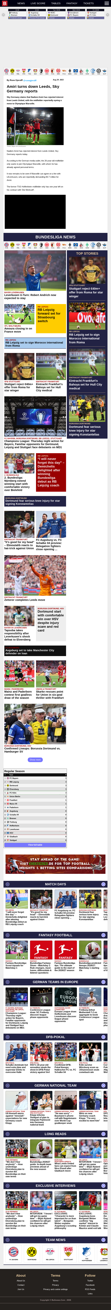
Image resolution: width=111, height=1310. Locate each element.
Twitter (90, 1280)
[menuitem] (8, 3)
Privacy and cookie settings (55, 1289)
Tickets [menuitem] (88, 3)
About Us (21, 1280)
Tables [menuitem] (56, 3)
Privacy (55, 1285)
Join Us (20, 1289)
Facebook (90, 1285)
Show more (35, 760)
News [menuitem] (21, 3)
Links (90, 1293)
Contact (20, 1285)
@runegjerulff (29, 80)
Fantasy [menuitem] (71, 3)
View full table (35, 845)
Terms (55, 1280)
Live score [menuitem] (38, 3)
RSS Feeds (90, 1289)
